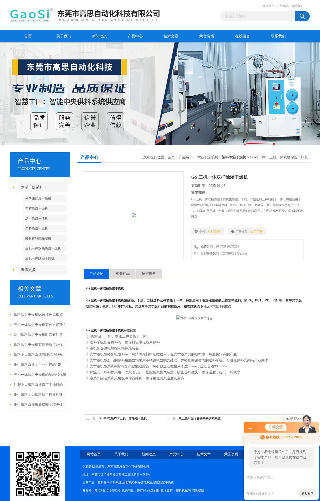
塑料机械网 (183, 490)
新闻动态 (99, 36)
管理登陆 (198, 490)
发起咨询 (308, 493)
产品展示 (186, 157)
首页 (28, 36)
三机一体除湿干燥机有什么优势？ (40, 325)
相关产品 (123, 273)
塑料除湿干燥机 (36, 228)
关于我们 (63, 36)
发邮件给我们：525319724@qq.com (223, 253)
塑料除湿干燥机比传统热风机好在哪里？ (41, 315)
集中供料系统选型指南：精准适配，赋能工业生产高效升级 (41, 405)
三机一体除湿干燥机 (39, 258)
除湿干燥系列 (32, 187)
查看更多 (28, 270)
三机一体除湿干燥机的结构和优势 (40, 375)
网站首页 (94, 454)
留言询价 (149, 273)
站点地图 (153, 490)
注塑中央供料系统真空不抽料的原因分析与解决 (41, 385)
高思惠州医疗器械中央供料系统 (199, 418)
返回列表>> (293, 418)
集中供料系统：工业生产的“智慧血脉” (41, 365)
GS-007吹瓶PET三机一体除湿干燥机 (122, 418)
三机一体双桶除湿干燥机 (43, 248)
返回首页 (268, 6)
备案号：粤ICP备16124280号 (101, 490)
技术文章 (171, 36)
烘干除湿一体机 (36, 218)
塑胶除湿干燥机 (36, 208)
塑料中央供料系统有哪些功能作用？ (41, 355)
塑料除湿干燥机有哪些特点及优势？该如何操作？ (41, 345)
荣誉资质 (206, 36)
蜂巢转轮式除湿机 (38, 238)
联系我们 (298, 6)
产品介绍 (97, 273)
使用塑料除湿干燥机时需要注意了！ (41, 335)
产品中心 (135, 36)
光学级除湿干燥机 (38, 198)
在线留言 (283, 6)
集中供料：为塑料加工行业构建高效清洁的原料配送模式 (41, 395)
